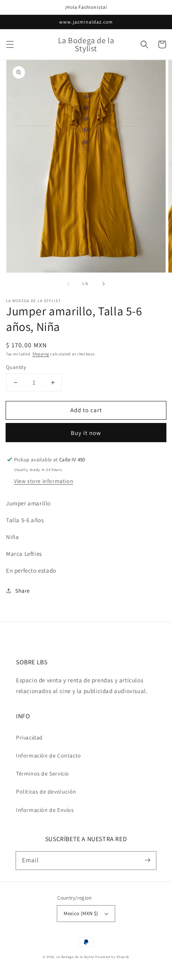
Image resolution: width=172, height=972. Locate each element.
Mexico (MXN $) (81, 913)
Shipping (40, 354)
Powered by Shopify (112, 956)
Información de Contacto (48, 755)
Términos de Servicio (42, 773)
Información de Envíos (45, 810)
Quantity (16, 367)
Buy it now (86, 433)
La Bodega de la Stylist (75, 956)
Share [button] (22, 590)
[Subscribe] (147, 860)
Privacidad (29, 737)
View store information (43, 481)
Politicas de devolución (46, 791)
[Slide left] (68, 284)
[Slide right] (103, 284)
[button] (10, 44)
